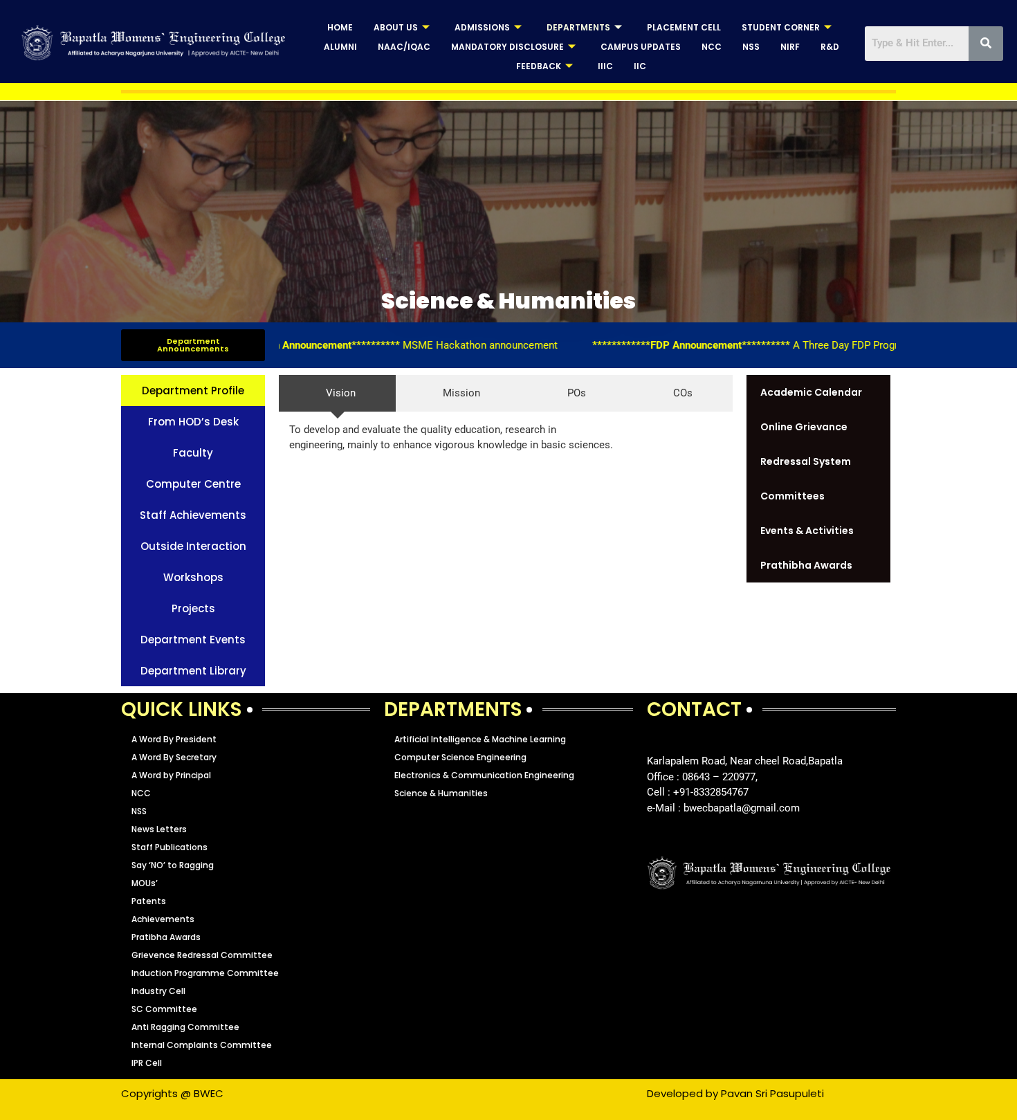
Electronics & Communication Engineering (484, 775)
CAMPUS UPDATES (641, 47)
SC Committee (164, 1009)
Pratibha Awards (166, 937)
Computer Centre (193, 484)
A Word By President (174, 739)
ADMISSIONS (482, 27)
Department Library (193, 670)
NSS (751, 47)
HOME (340, 27)
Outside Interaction (193, 546)
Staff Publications (169, 847)
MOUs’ (144, 883)
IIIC (605, 66)
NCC (712, 47)
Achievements (162, 919)
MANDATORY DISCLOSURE (507, 47)
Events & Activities (807, 531)
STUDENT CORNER (781, 27)
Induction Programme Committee (205, 973)
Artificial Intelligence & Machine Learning (480, 739)
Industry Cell (158, 991)
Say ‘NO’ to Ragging (172, 865)
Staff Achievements (193, 515)
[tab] (337, 393)
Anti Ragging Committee (185, 1027)
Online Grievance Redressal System (805, 444)
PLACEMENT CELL (684, 27)
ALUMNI (340, 47)
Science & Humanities (441, 793)
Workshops (193, 577)
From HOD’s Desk (193, 421)
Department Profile (193, 390)
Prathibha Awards (806, 565)
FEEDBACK (538, 66)
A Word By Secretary (174, 757)
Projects (193, 608)
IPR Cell (146, 1063)
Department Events (193, 639)
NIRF (790, 47)
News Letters (159, 829)
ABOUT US (396, 27)
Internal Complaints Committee (201, 1045)
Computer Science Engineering (460, 757)
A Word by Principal (171, 775)
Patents (148, 901)
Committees (792, 496)
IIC (640, 66)
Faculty (193, 453)
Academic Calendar (811, 392)
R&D (830, 47)
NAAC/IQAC (404, 47)
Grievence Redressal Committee (202, 955)
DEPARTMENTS (578, 27)
